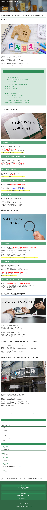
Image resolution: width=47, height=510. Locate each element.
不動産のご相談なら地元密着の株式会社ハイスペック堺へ (17, 102)
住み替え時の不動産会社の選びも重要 (13, 97)
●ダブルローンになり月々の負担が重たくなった (17, 84)
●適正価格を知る (10, 91)
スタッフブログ (5, 430)
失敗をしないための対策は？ (11, 88)
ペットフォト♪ (4, 435)
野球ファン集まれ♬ (5, 432)
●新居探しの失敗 (10, 86)
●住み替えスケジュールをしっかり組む (15, 95)
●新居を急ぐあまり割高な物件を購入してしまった (17, 79)
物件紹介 (3, 427)
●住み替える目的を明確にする (13, 93)
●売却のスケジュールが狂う (13, 77)
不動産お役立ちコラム (6, 21)
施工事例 (3, 440)
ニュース (3, 422)
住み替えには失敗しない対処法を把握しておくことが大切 (17, 100)
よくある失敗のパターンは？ (11, 74)
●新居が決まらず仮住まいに (13, 81)
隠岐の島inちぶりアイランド (7, 438)
